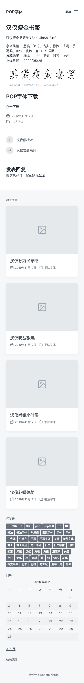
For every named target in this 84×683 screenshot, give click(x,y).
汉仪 (28, 551)
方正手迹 (36, 545)
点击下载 (12, 107)
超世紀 (44, 564)
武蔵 (19, 551)
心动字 (23, 538)
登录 (42, 175)
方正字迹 (22, 545)
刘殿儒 (35, 532)
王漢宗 (56, 551)
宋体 (68, 532)
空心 (10, 557)
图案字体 (47, 532)
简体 (19, 557)
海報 (37, 551)
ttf (66, 526)
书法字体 (17, 121)
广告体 (11, 538)
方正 (10, 545)
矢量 (66, 551)
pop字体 (49, 526)
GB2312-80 (15, 526)
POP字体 (14, 11)
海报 (46, 551)
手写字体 (45, 538)
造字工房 (56, 564)
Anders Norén (49, 674)
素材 (34, 557)
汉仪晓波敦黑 (22, 337)
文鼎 (56, 538)
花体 (65, 557)
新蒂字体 (68, 538)
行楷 (33, 564)
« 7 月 (10, 649)
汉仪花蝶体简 (22, 492)
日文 (47, 545)
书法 (10, 532)
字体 (59, 532)
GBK (29, 526)
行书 (24, 564)
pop (37, 526)
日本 (71, 545)
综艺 (56, 557)
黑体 (68, 564)
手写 (33, 538)
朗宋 (10, 551)
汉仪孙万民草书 (24, 260)
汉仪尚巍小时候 (24, 415)
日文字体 (59, 545)
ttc (59, 526)
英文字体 (13, 564)
